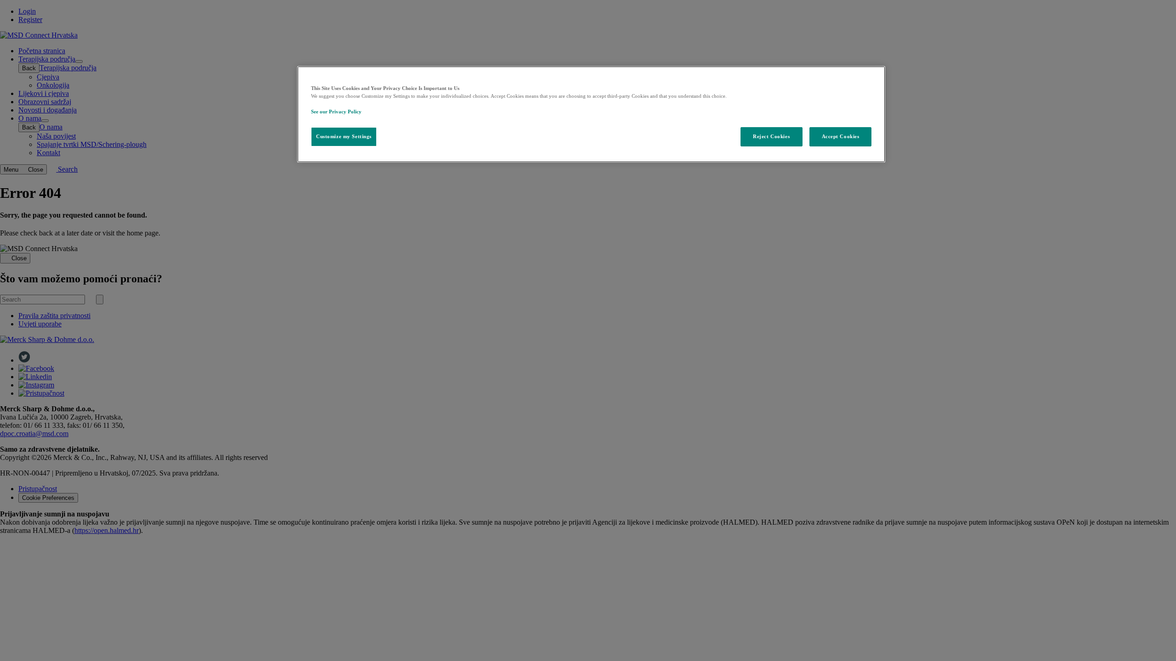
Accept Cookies (840, 136)
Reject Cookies (771, 136)
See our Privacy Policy (336, 111)
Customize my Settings (344, 136)
